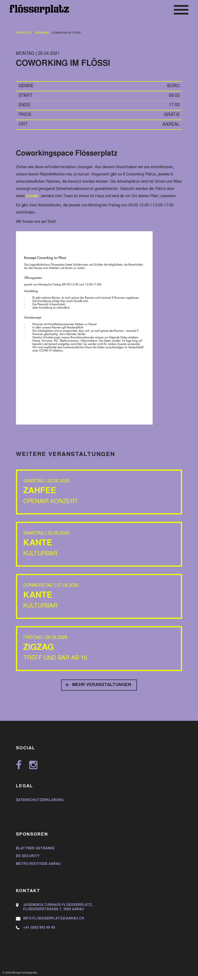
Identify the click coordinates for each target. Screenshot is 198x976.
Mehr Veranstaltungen (101, 685)
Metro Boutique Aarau (38, 864)
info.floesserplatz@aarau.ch (53, 918)
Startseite (24, 33)
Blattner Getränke (35, 848)
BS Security (27, 856)
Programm (42, 33)
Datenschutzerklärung (40, 800)
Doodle (32, 196)
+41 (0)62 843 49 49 (39, 928)
